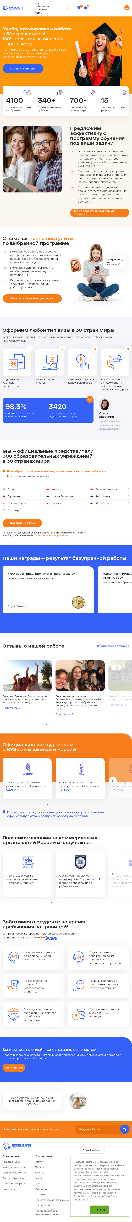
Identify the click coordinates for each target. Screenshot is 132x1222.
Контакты (40, 1194)
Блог (37, 1183)
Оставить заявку (23, 68)
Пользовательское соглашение (52, 1200)
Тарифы (39, 1167)
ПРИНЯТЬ (100, 1209)
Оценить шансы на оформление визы (109, 427)
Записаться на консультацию (32, 298)
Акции (38, 1178)
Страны (39, 1172)
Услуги (39, 1162)
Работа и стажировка (14, 1183)
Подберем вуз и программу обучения (94, 212)
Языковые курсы (11, 1162)
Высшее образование (14, 1178)
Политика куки (43, 1205)
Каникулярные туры (14, 1167)
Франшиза (41, 1189)
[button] (46, 724)
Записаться (14, 1067)
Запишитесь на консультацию (51, 535)
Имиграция (9, 1189)
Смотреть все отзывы (112, 646)
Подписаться (124, 1129)
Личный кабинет (91, 1150)
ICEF (76, 886)
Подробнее (15, 606)
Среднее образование (14, 1172)
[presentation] (113, 781)
